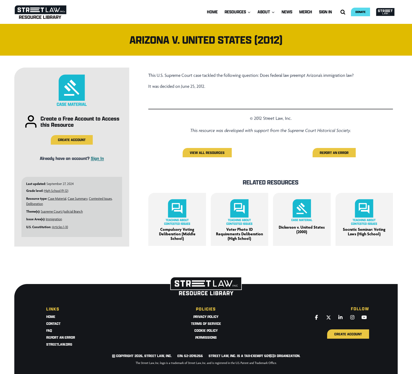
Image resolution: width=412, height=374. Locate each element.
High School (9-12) (56, 191)
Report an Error (60, 337)
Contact (53, 323)
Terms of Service (206, 323)
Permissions (206, 337)
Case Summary (78, 198)
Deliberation (34, 204)
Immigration (54, 219)
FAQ (49, 330)
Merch (305, 12)
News (287, 12)
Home (212, 12)
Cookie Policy (206, 330)
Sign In (325, 12)
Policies (206, 309)
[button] (72, 139)
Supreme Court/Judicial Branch (62, 211)
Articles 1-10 (60, 227)
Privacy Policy (205, 316)
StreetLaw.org (59, 344)
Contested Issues (100, 198)
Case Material (57, 198)
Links (52, 309)
